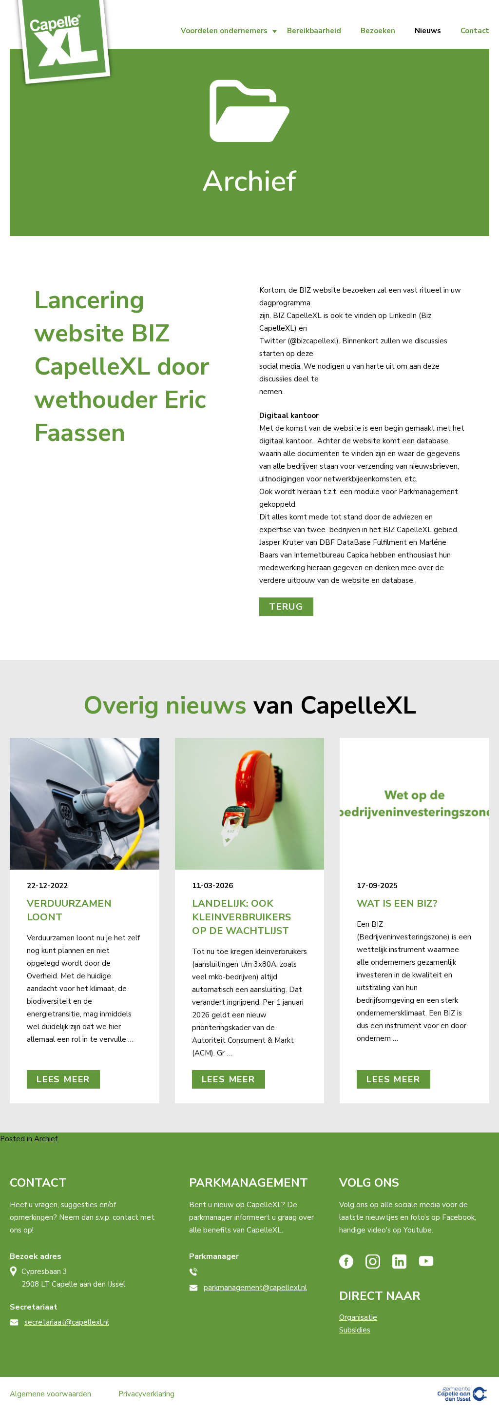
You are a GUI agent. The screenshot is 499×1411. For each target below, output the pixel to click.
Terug (286, 607)
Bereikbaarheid (314, 31)
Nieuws (428, 31)
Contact (475, 31)
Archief (46, 1139)
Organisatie (358, 1317)
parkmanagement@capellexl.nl (255, 1287)
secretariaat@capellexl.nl (66, 1322)
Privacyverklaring (146, 1394)
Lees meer (63, 1079)
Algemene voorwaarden (50, 1394)
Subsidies (354, 1330)
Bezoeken (378, 31)
